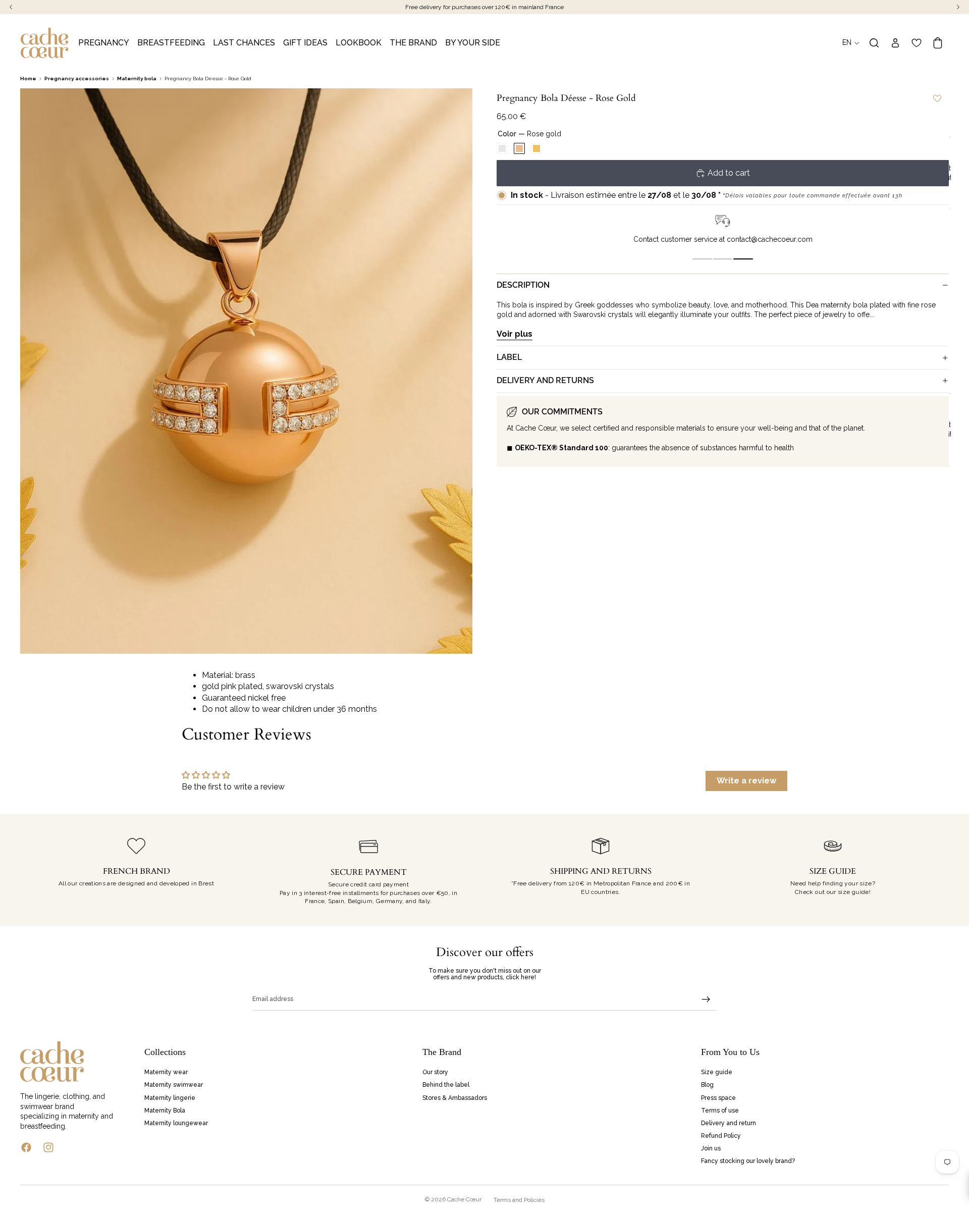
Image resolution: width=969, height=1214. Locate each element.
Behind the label (445, 1084)
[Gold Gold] (536, 148)
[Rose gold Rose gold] (519, 148)
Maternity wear (166, 1072)
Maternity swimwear (173, 1084)
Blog (707, 1084)
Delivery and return (728, 1123)
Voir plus (514, 334)
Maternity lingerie (169, 1097)
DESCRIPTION (523, 285)
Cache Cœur (464, 1199)
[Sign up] (706, 999)
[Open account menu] (895, 43)
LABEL (509, 357)
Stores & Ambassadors (454, 1097)
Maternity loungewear (176, 1123)
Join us (711, 1148)
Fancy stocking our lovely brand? (748, 1161)
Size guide (716, 1072)
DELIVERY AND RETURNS (545, 380)
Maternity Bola (164, 1110)
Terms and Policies (519, 1199)
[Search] (874, 43)
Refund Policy (721, 1135)
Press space (718, 1097)
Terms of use (720, 1110)
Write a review (746, 780)
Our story (435, 1072)
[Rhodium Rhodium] (502, 148)
